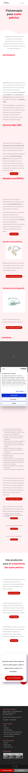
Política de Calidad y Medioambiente (12, 734)
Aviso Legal (6, 728)
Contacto (6, 742)
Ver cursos (14, 640)
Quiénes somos (7, 744)
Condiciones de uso (8, 747)
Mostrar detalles (20, 391)
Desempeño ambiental (9, 736)
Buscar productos (14, 593)
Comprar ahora (14, 528)
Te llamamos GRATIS (7, 770)
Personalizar (13, 399)
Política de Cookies (8, 730)
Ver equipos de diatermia (14, 499)
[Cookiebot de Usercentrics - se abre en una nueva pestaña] (20, 369)
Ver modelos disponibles (14, 276)
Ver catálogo (14, 617)
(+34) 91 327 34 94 (11, 713)
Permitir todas (14, 395)
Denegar (14, 403)
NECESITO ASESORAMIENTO (14, 678)
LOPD (5, 725)
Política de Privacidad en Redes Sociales (13, 732)
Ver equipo (14, 173)
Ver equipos (14, 234)
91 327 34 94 (21, 770)
